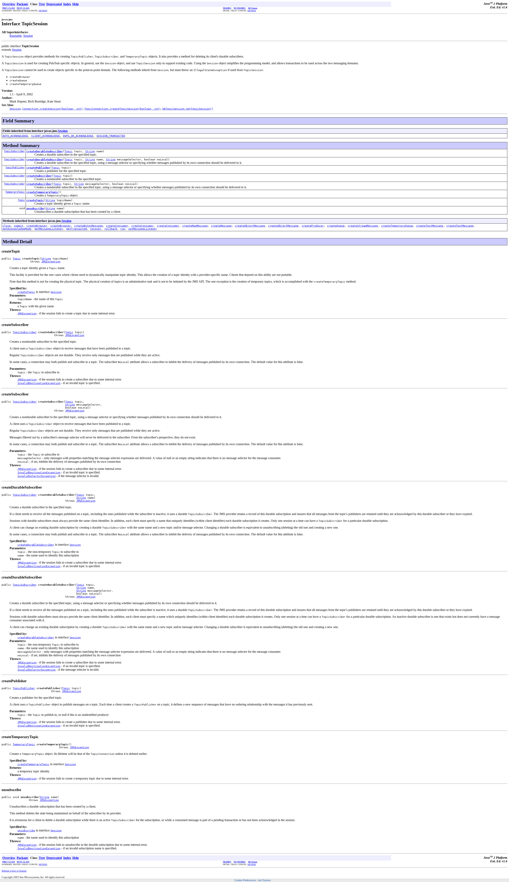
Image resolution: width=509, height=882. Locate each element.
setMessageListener (142, 228)
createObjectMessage (250, 225)
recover (95, 228)
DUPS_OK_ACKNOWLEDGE (78, 135)
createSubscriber (39, 175)
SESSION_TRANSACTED (110, 135)
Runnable (16, 35)
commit (18, 225)
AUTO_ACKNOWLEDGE (15, 135)
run (122, 228)
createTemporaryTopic (42, 192)
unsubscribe (35, 208)
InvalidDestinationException (38, 383)
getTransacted (76, 228)
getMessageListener (48, 228)
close (7, 225)
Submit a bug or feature (14, 870)
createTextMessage (429, 225)
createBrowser (36, 225)
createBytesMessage (88, 225)
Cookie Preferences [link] (245, 880)
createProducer (313, 225)
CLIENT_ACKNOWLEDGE (45, 135)
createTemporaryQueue (397, 225)
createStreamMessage (363, 225)
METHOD (43, 11)
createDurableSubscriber (44, 151)
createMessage (221, 225)
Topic (69, 151)
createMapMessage (195, 225)
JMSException (50, 261)
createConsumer (117, 225)
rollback (110, 228)
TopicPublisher (15, 167)
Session (28, 35)
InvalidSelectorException (36, 476)
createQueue (336, 225)
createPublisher (38, 167)
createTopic (35, 200)
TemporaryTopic (15, 192)
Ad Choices (264, 880)
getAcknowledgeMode (17, 228)
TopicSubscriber (14, 151)
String (90, 151)
